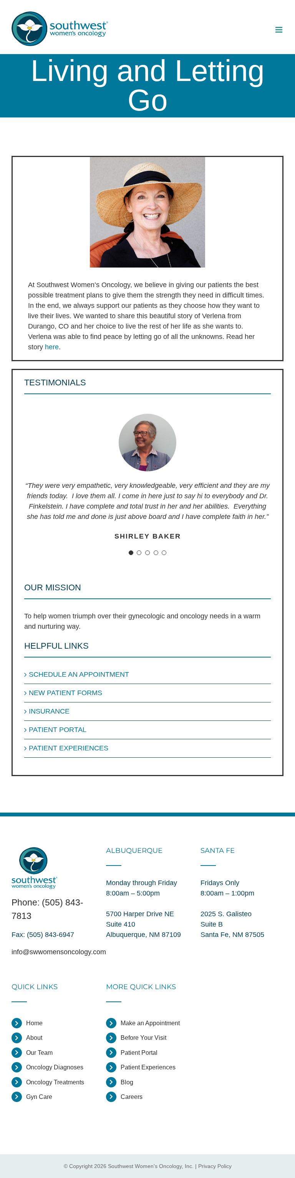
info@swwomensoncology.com (59, 952)
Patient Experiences (148, 1067)
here (52, 347)
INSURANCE (49, 711)
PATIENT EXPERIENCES (68, 748)
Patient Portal (139, 1052)
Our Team (39, 1052)
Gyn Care (39, 1097)
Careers (132, 1097)
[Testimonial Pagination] (131, 552)
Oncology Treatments (55, 1082)
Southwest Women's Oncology (145, 1166)
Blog (127, 1082)
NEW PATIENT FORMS (65, 693)
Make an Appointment (150, 1023)
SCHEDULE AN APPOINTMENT (79, 674)
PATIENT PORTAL (57, 730)
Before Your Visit (143, 1037)
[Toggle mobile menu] (279, 30)
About (34, 1037)
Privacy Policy (215, 1166)
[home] (34, 852)
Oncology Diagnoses (54, 1067)
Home (34, 1023)
